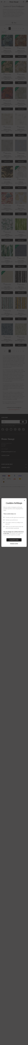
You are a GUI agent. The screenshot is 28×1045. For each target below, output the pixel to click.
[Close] (24, 500)
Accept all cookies (14, 540)
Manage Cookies (14, 543)
